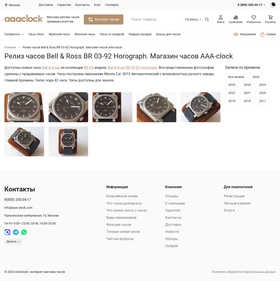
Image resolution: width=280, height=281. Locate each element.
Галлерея (112, 5)
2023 (262, 85)
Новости (172, 232)
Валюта (11, 241)
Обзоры (171, 239)
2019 (231, 101)
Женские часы (84, 34)
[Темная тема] (273, 5)
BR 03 (88, 67)
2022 (231, 93)
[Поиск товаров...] (207, 19)
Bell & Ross (50, 67)
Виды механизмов (121, 218)
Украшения (248, 34)
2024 (247, 85)
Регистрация (234, 196)
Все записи (236, 77)
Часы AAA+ (36, 34)
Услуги (229, 210)
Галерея (171, 246)
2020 (262, 93)
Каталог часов (107, 19)
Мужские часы (59, 34)
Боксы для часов (168, 34)
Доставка (46, 5)
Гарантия (64, 5)
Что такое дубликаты (124, 203)
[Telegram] (16, 232)
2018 (247, 101)
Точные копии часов (123, 232)
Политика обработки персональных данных (244, 272)
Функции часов (118, 225)
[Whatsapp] (24, 232)
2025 (231, 85)
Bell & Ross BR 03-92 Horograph (132, 67)
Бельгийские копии (122, 196)
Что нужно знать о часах (126, 210)
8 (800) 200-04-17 (250, 5)
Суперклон (12, 34)
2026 (255, 77)
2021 (247, 93)
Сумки (271, 34)
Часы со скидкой (112, 34)
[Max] (7, 232)
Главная (10, 47)
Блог (97, 5)
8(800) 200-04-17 (17, 200)
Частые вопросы (120, 239)
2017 (262, 101)
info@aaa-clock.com (18, 207)
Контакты (82, 5)
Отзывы (171, 196)
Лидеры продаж (140, 34)
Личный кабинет (237, 203)
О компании (175, 203)
